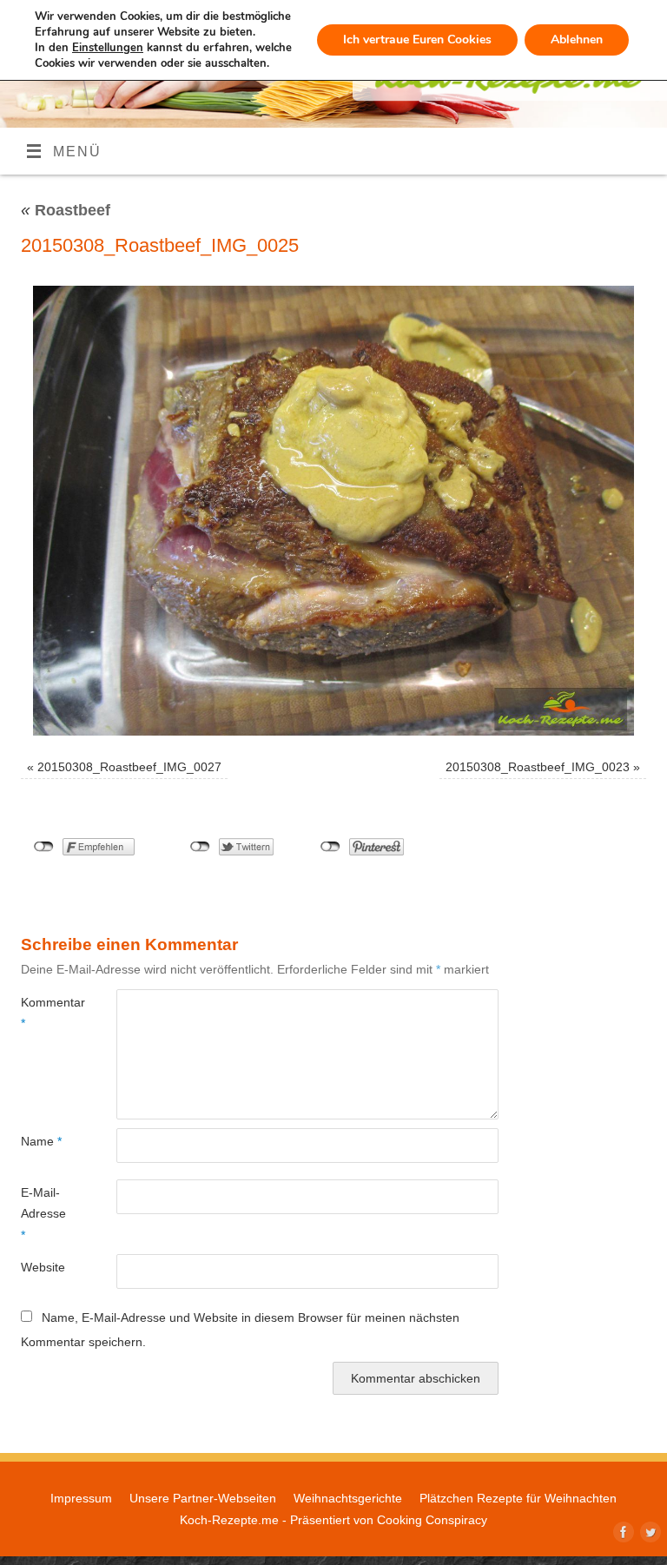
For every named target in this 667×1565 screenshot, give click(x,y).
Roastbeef (65, 210)
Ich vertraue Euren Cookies (417, 39)
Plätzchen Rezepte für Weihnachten (518, 1498)
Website (43, 1267)
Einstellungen (107, 48)
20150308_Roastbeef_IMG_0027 (129, 767)
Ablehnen (577, 39)
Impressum (81, 1498)
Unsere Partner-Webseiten (202, 1498)
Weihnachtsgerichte (348, 1498)
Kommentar (45, 1012)
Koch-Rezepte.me (229, 1520)
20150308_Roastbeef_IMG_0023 (538, 767)
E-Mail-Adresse (43, 1213)
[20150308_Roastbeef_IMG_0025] (333, 511)
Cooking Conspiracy (432, 1520)
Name (41, 1141)
